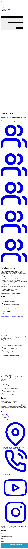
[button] (14, 14)
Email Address (4, 405)
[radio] (14, 137)
